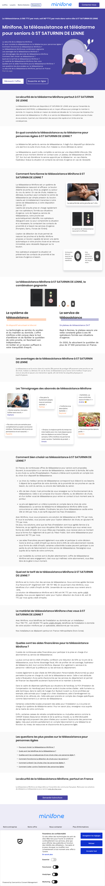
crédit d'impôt (55, 623)
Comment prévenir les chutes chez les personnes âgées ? (42, 763)
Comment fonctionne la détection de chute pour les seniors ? (43, 759)
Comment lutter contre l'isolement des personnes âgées (41, 767)
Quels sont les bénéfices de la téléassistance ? (37, 751)
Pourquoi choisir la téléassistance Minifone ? (37, 747)
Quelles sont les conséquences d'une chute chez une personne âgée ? (47, 755)
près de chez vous (54, 789)
